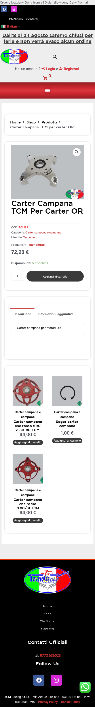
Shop (31, 122)
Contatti (47, 629)
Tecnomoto (30, 237)
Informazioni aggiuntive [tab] (56, 314)
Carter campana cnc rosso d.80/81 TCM (27, 504)
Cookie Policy (70, 702)
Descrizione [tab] (22, 314)
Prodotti (49, 122)
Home (15, 122)
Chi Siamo (47, 621)
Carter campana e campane (43, 232)
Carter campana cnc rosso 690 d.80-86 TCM (27, 426)
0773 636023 (50, 655)
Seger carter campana (67, 424)
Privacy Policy (48, 702)
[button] (47, 90)
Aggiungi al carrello (55, 276)
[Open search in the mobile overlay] (55, 56)
